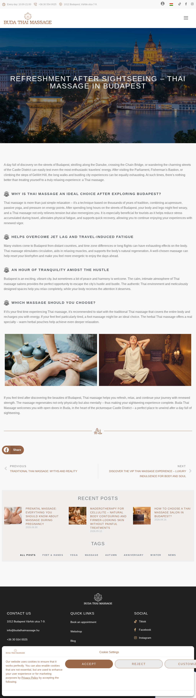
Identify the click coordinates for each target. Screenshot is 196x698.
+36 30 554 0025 (17, 639)
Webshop (76, 631)
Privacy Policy (29, 677)
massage (91, 555)
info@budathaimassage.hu (23, 630)
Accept (89, 664)
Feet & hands (52, 555)
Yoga (74, 555)
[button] (13, 450)
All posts (28, 555)
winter (155, 555)
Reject (139, 664)
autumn (111, 555)
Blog (73, 640)
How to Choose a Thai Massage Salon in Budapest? (172, 512)
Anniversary (134, 555)
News (172, 555)
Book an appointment (83, 622)
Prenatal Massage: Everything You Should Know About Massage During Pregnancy (42, 516)
